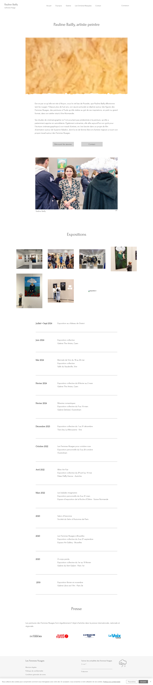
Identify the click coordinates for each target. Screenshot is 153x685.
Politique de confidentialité (111, 682)
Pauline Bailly (11, 4)
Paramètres (132, 682)
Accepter (143, 682)
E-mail (83, 664)
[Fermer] (150, 681)
